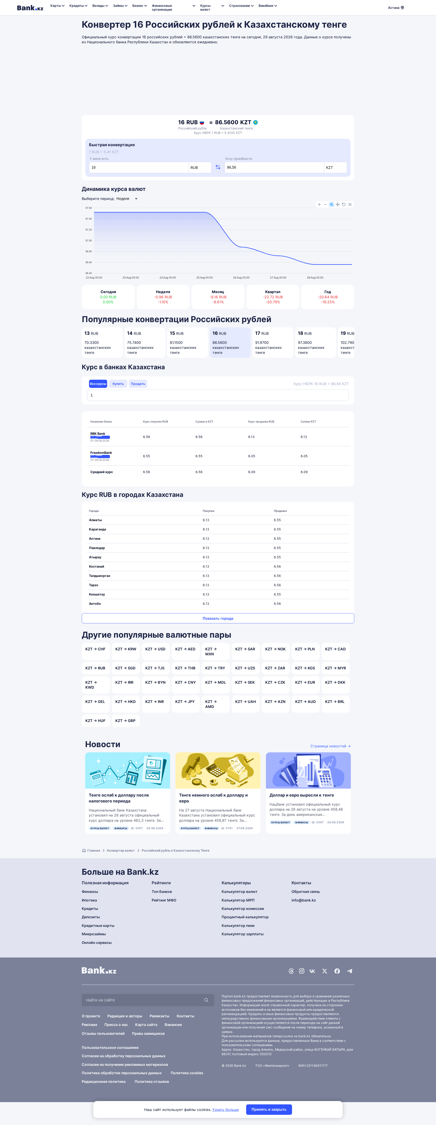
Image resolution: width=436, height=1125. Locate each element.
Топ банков (162, 891)
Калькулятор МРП (238, 900)
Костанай (96, 566)
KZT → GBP (125, 720)
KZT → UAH (245, 701)
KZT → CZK (275, 682)
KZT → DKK (335, 682)
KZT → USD (155, 649)
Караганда (97, 529)
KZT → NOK (275, 649)
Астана (94, 538)
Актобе (95, 603)
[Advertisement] (218, 81)
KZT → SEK (245, 682)
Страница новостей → (330, 746)
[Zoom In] (319, 204)
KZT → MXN (211, 651)
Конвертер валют (121, 850)
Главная (93, 850)
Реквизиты (159, 1016)
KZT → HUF (95, 720)
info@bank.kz (304, 900)
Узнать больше (225, 1109)
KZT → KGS (305, 668)
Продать (138, 384)
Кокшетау (97, 594)
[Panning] (338, 204)
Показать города (218, 618)
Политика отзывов (152, 1081)
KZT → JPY (185, 701)
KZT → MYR (335, 668)
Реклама (89, 1024)
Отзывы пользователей (103, 1033)
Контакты (185, 1016)
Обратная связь (306, 891)
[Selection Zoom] (331, 204)
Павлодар (97, 548)
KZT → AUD (305, 701)
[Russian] (410, 7)
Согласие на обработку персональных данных (124, 1056)
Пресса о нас (116, 1024)
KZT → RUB (95, 668)
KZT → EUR (305, 682)
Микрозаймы (94, 934)
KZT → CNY (185, 682)
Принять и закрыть (269, 1109)
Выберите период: (98, 198)
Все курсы (98, 384)
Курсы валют (100, 828)
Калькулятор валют (240, 891)
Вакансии (173, 1024)
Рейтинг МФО (164, 900)
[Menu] (350, 204)
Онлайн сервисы (97, 942)
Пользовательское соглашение (110, 1047)
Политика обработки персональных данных (122, 1073)
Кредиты (90, 908)
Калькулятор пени (238, 925)
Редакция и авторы (124, 1016)
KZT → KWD (91, 685)
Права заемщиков (148, 1033)
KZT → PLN (305, 649)
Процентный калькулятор (245, 917)
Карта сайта (146, 1024)
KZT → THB (185, 668)
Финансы (120, 828)
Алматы (95, 520)
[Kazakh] (415, 7)
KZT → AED (185, 649)
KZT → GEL (95, 701)
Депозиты (91, 917)
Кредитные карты (98, 925)
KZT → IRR (124, 682)
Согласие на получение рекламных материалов (125, 1064)
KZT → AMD (211, 704)
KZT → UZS (245, 668)
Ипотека (89, 900)
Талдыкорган (99, 576)
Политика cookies (187, 1073)
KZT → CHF (95, 649)
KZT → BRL (334, 701)
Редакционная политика (104, 1081)
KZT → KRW (125, 649)
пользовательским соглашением (247, 1045)
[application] (218, 240)
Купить (118, 384)
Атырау (95, 557)
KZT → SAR (245, 649)
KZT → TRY (215, 668)
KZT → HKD (125, 701)
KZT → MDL (215, 682)
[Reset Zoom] (344, 204)
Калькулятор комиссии (243, 908)
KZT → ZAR (275, 668)
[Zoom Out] (325, 204)
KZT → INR (154, 701)
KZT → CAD (335, 649)
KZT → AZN (275, 701)
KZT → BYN (155, 682)
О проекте (91, 1016)
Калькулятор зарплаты (243, 934)
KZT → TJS (154, 668)
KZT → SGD (125, 668)
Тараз (93, 585)
